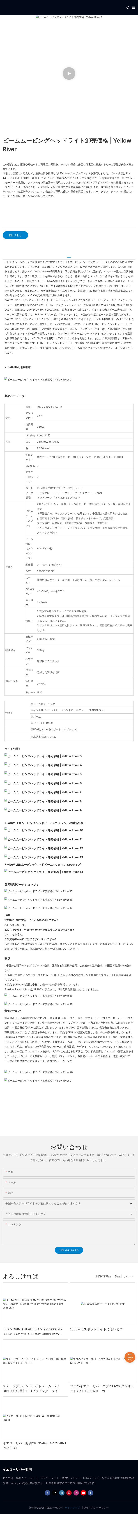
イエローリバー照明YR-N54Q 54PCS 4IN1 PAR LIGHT (34, 1445)
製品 (117, 1276)
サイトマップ (72, 1507)
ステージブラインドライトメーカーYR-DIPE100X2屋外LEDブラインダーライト (32, 1388)
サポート (128, 1276)
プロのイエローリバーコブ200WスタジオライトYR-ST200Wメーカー (102, 1388)
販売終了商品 (103, 1276)
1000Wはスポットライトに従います (96, 1329)
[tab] (69, 256)
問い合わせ (15, 235)
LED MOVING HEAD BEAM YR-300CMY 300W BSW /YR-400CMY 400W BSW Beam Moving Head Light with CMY (33, 1331)
